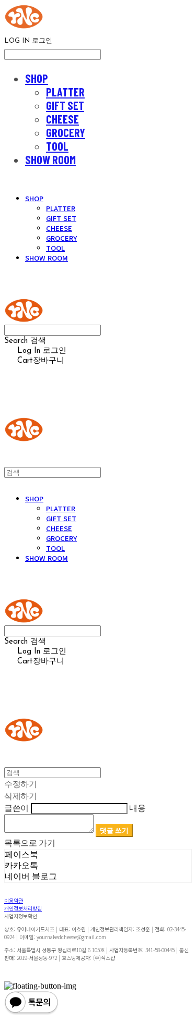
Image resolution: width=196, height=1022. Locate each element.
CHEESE (62, 119)
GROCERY (65, 132)
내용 (137, 808)
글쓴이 (16, 808)
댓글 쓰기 (114, 830)
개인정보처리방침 (23, 908)
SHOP (36, 78)
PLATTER (65, 91)
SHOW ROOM (50, 159)
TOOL (57, 146)
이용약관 (13, 900)
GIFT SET (65, 105)
